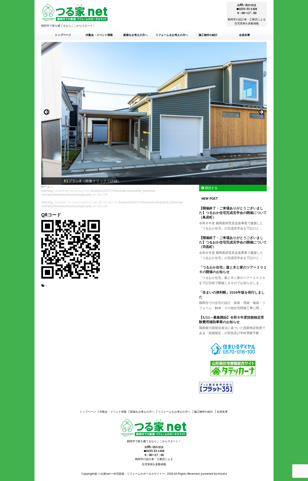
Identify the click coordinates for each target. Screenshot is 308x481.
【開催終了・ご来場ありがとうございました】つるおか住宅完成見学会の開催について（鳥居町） (233, 212)
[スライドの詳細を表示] (154, 113)
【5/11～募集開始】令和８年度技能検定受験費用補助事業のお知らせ (231, 319)
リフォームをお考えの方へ (172, 35)
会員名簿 (244, 35)
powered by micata (213, 473)
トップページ (63, 35)
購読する (211, 188)
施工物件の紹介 (208, 35)
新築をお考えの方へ (135, 35)
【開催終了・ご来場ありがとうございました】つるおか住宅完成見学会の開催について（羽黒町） (233, 242)
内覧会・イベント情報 (99, 35)
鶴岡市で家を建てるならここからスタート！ (154, 441)
